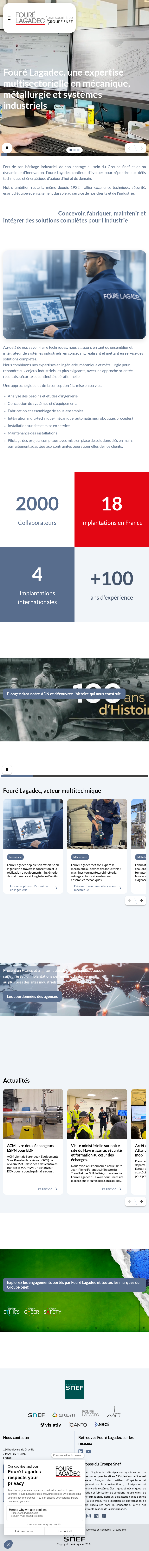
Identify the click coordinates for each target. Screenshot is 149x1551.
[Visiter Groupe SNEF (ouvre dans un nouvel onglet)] (74, 1390)
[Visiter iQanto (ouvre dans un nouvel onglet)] (78, 1424)
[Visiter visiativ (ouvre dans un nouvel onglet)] (50, 1424)
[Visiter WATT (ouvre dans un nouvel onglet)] (114, 1411)
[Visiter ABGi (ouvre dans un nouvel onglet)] (102, 1424)
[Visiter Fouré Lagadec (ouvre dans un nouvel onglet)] (90, 1413)
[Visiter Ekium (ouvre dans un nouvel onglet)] (63, 1414)
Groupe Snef (119, 1529)
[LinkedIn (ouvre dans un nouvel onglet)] (80, 1451)
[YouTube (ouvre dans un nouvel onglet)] (88, 1451)
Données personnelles (98, 1529)
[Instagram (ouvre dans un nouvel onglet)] (88, 1516)
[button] (70, 150)
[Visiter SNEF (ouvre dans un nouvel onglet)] (36, 1414)
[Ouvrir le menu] (9, 18)
